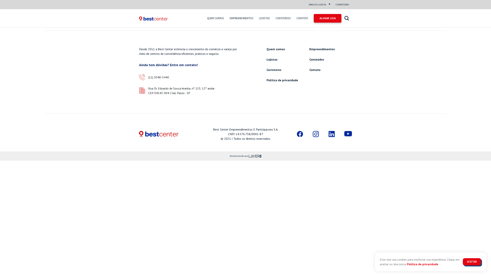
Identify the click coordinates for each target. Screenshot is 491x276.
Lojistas (264, 18)
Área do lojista (317, 4)
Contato (302, 18)
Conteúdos (283, 18)
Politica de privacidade (422, 264)
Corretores (342, 4)
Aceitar (472, 261)
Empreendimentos (241, 18)
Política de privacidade (282, 80)
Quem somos (215, 18)
